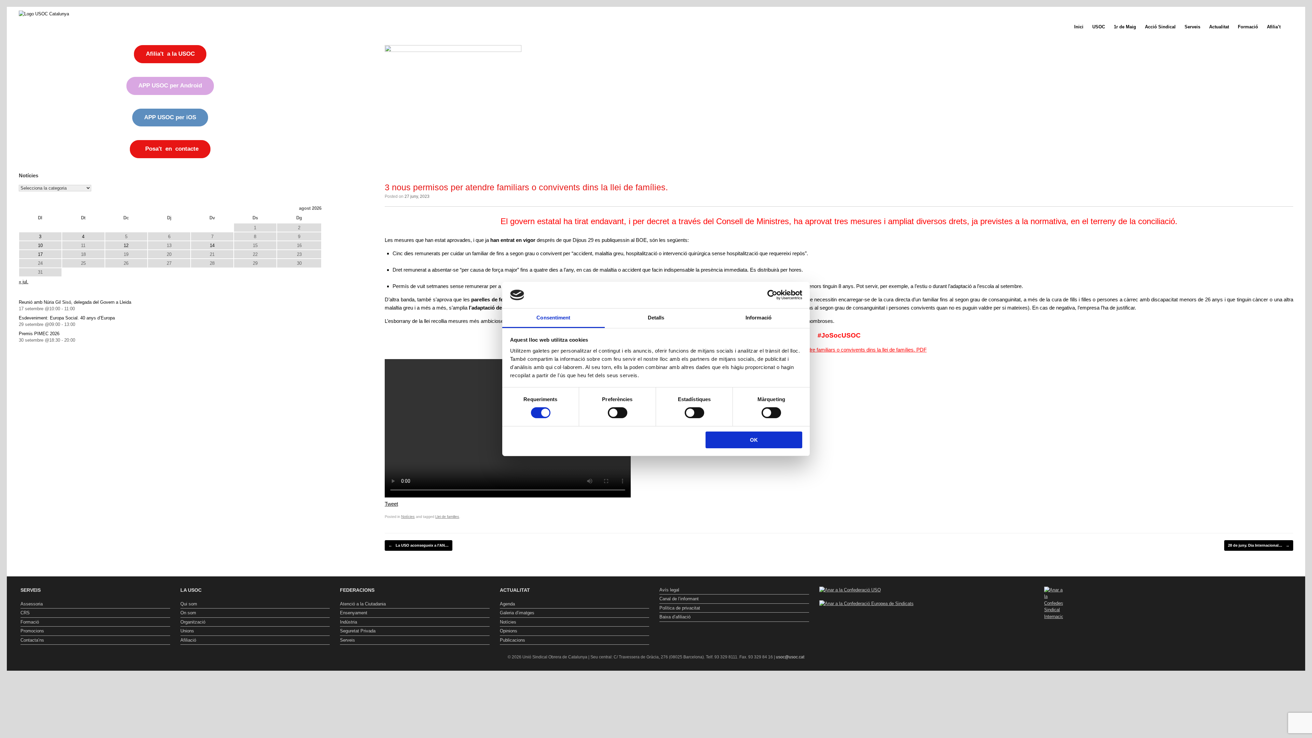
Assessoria (31, 603)
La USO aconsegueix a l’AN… (418, 545)
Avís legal (669, 589)
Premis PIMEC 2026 (39, 333)
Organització (192, 622)
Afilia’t (1274, 26)
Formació (1248, 26)
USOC (1098, 26)
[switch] (617, 412)
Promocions (32, 630)
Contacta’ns (32, 640)
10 (40, 245)
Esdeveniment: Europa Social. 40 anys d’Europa (67, 317)
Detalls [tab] (656, 317)
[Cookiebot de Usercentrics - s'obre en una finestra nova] (772, 295)
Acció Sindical (1160, 26)
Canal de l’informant (679, 598)
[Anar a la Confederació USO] (850, 589)
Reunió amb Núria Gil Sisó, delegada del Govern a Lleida (75, 302)
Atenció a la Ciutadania (363, 603)
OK (754, 440)
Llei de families (447, 517)
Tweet (391, 504)
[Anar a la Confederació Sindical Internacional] (1054, 603)
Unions (187, 630)
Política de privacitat (679, 608)
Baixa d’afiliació (675, 616)
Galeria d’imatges (517, 612)
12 (126, 245)
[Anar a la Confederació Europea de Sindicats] (866, 603)
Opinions (508, 630)
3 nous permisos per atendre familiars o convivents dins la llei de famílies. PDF (839, 350)
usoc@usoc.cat (790, 657)
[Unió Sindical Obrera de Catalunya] (44, 13)
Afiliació (188, 640)
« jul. (23, 281)
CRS (25, 612)
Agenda (507, 603)
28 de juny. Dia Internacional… (1258, 545)
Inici (1078, 26)
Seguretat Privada (357, 630)
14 (212, 245)
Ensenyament (353, 612)
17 (40, 254)
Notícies (408, 517)
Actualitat (1219, 26)
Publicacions (512, 640)
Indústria (348, 622)
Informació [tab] (758, 317)
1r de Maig (1125, 26)
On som (188, 612)
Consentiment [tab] (553, 317)
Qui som (188, 603)
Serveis (1192, 26)
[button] (1295, 26)
